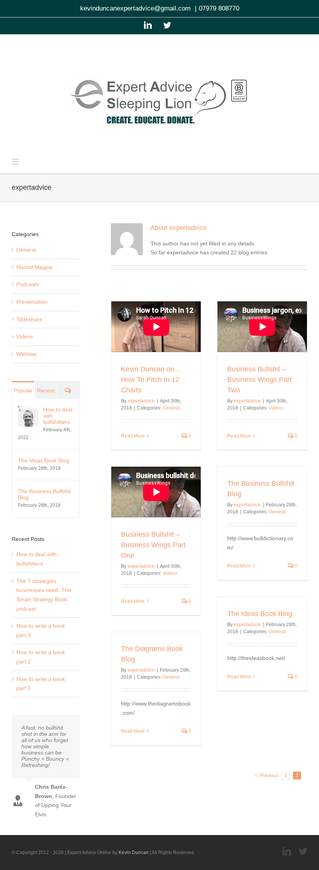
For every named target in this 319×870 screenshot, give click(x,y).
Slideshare (29, 319)
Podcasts (27, 284)
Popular (23, 390)
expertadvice (141, 401)
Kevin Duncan (134, 852)
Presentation (31, 302)
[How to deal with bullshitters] (28, 411)
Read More (133, 436)
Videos (276, 408)
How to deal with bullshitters (57, 415)
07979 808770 (219, 8)
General (171, 408)
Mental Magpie (34, 267)
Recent (45, 390)
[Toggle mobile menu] (16, 162)
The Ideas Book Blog (259, 614)
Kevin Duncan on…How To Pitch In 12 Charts (151, 379)
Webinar (26, 354)
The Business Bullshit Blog (44, 494)
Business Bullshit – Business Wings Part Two (259, 379)
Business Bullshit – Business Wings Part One (153, 544)
